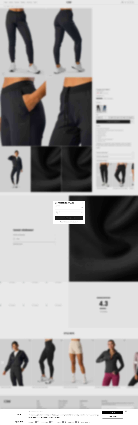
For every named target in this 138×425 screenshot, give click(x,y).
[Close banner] (125, 411)
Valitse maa (58, 205)
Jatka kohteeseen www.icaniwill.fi (69, 221)
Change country (69, 218)
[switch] (51, 422)
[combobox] (69, 207)
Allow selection (112, 416)
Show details (84, 422)
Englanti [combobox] (58, 213)
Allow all (112, 412)
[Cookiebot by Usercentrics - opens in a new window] (19, 422)
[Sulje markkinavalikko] (82, 203)
